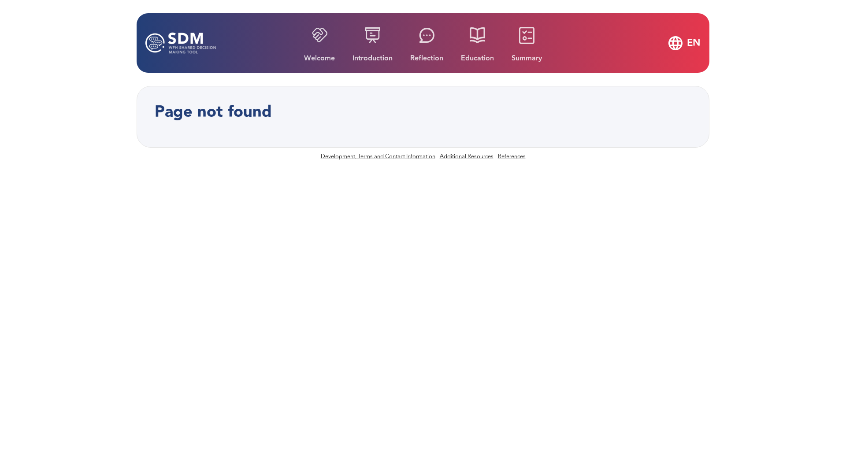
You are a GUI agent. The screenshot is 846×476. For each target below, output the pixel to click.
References (512, 156)
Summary (527, 58)
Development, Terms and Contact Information (378, 156)
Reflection (426, 58)
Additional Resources (467, 156)
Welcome (319, 58)
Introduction (372, 58)
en (694, 43)
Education (477, 58)
